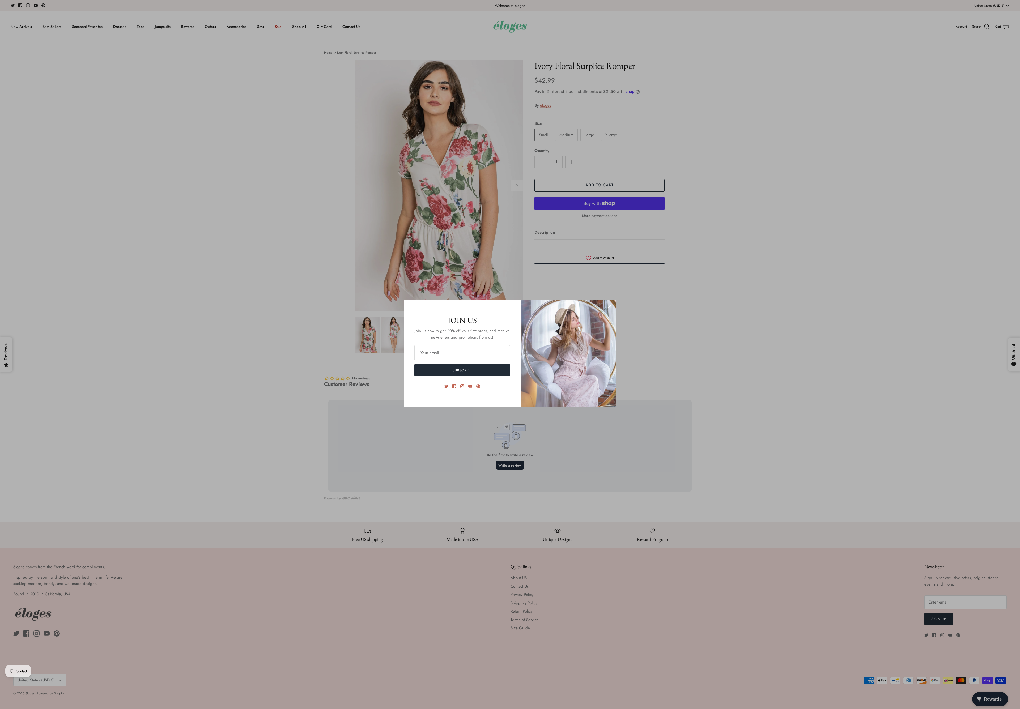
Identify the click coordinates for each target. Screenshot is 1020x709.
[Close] (609, 306)
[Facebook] (454, 386)
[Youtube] (470, 386)
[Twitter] (446, 386)
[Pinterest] (478, 386)
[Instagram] (462, 386)
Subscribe (462, 370)
